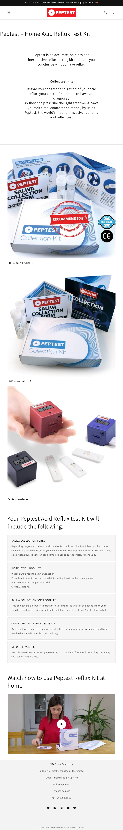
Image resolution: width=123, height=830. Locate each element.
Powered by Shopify (77, 827)
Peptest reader (16, 499)
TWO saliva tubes (18, 381)
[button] (9, 12)
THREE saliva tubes (19, 262)
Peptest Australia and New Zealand (57, 827)
